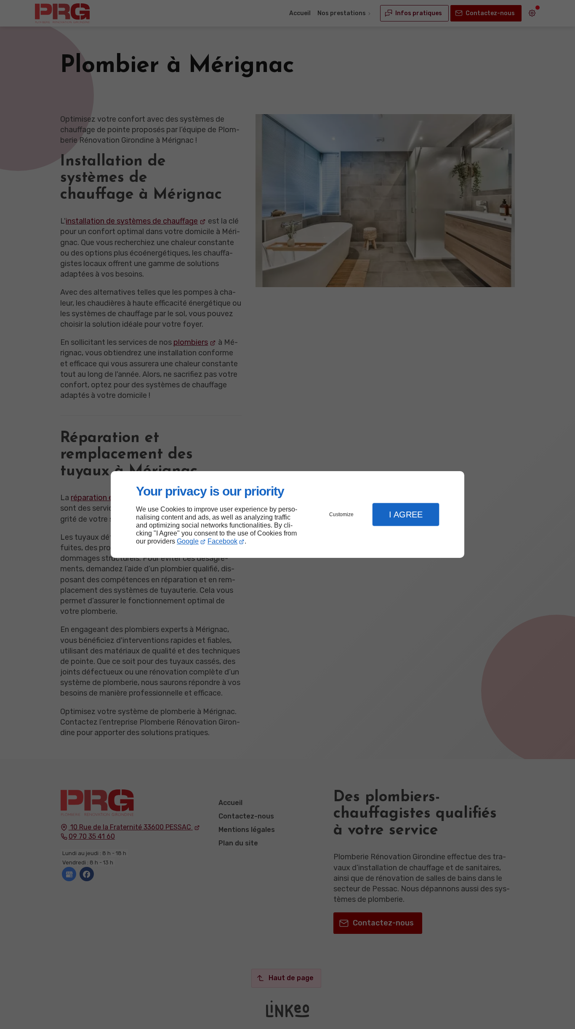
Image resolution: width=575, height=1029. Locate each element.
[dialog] (287, 514)
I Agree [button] (406, 514)
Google (188, 541)
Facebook (222, 541)
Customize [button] (341, 514)
